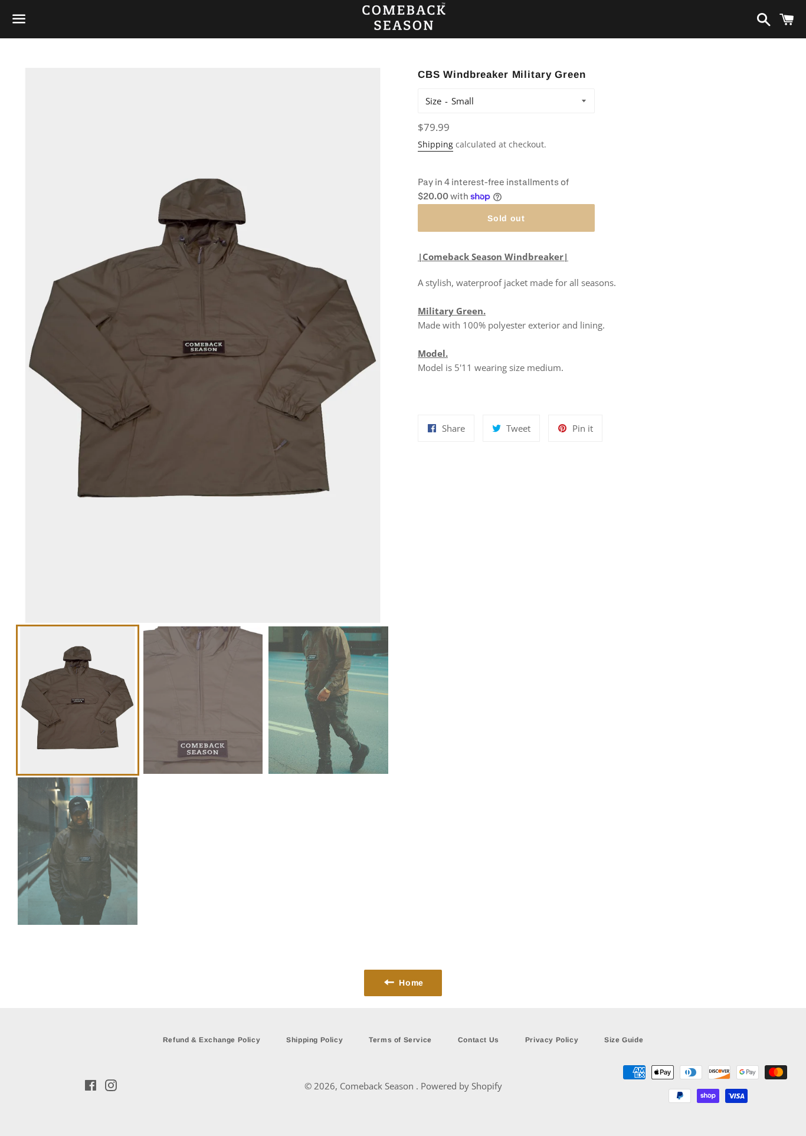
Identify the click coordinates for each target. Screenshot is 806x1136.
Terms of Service (400, 1040)
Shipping (435, 144)
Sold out (506, 218)
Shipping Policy (314, 1040)
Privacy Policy (551, 1040)
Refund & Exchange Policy (211, 1040)
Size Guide (623, 1040)
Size (433, 101)
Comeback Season (378, 1086)
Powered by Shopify (461, 1086)
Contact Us (478, 1040)
